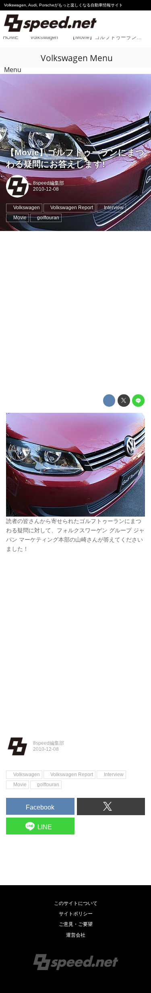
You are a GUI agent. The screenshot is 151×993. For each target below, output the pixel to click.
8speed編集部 (48, 183)
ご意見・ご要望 (76, 924)
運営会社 (75, 935)
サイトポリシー (76, 914)
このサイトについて (75, 903)
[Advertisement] (75, 312)
